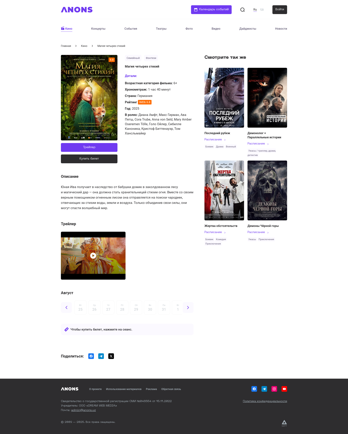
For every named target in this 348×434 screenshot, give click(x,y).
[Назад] (66, 307)
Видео (216, 28)
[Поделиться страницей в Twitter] (111, 356)
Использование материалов (124, 389)
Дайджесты (247, 28)
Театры (161, 28)
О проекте (95, 389)
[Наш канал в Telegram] (264, 389)
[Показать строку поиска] (242, 9)
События (130, 28)
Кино (68, 28)
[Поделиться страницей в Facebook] (91, 356)
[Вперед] (188, 307)
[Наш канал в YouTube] (284, 389)
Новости (281, 28)
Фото (189, 28)
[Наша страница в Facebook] (254, 389)
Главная (66, 45)
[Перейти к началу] (76, 9)
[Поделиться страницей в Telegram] (101, 356)
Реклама (151, 389)
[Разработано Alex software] (284, 423)
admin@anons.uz (83, 410)
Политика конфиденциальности (265, 401)
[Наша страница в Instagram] (274, 389)
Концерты (98, 28)
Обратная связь (171, 389)
